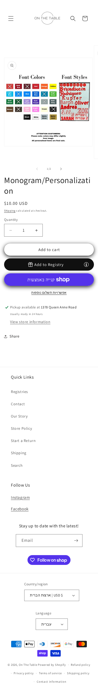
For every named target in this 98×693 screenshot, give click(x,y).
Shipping (10, 210)
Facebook (20, 508)
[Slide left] (37, 169)
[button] (11, 18)
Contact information (51, 681)
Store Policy (21, 428)
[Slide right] (61, 169)
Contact (18, 403)
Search (17, 465)
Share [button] (15, 336)
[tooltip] (86, 264)
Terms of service (50, 673)
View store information (30, 321)
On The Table (28, 665)
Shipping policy (78, 673)
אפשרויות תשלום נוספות (49, 292)
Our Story (19, 416)
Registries (19, 391)
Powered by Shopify (52, 665)
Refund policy (80, 665)
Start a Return (23, 440)
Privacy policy (24, 673)
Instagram (20, 497)
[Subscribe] (76, 540)
